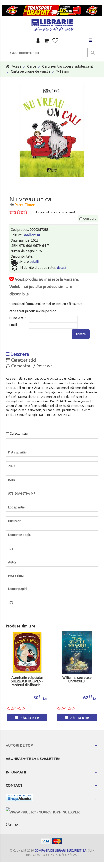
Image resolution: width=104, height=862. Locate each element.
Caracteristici (23, 359)
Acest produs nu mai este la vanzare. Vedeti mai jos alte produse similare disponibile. (44, 286)
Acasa (16, 66)
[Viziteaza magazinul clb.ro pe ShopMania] (19, 799)
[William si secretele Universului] (77, 652)
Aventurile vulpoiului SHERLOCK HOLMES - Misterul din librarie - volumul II (27, 681)
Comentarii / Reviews (31, 365)
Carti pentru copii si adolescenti (68, 66)
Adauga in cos (30, 717)
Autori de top (19, 745)
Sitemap (12, 824)
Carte (31, 66)
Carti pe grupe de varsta (30, 71)
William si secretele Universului (77, 679)
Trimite (80, 334)
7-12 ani (62, 71)
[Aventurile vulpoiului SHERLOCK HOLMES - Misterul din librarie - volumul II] (27, 652)
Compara (89, 218)
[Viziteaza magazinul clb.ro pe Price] (44, 812)
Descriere (19, 354)
